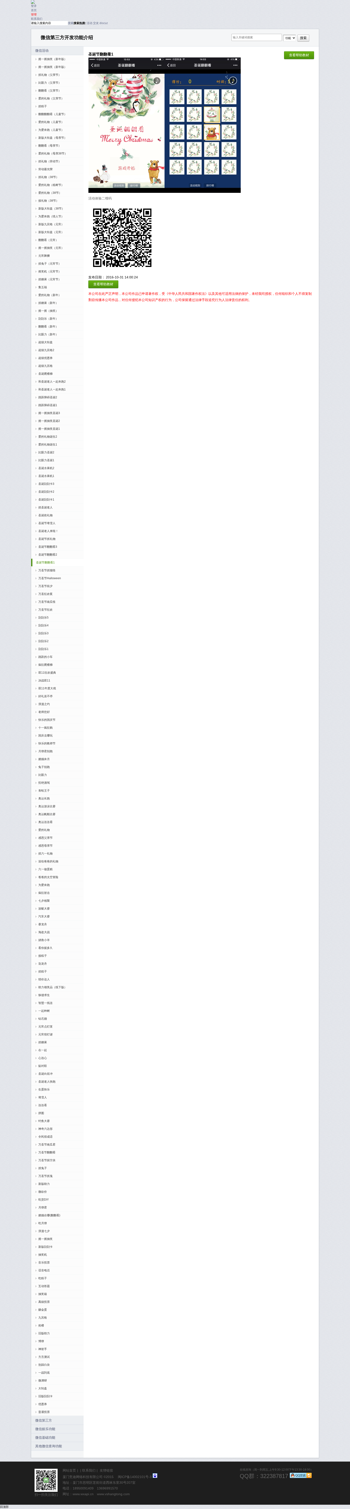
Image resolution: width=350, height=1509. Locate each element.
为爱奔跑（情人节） (51, 216)
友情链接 (106, 1470)
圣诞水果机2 (46, 468)
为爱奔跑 (44, 885)
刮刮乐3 (43, 633)
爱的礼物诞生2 (47, 436)
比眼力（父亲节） (49, 82)
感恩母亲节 (45, 845)
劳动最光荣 (45, 169)
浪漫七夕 (44, 1231)
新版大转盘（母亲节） (52, 137)
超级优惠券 (45, 358)
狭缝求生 (44, 995)
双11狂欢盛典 (47, 672)
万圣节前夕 (45, 586)
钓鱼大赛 (44, 1121)
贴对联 (42, 1066)
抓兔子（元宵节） (49, 263)
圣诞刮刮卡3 (46, 484)
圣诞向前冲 (45, 1073)
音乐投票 (44, 1262)
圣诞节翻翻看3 (47, 546)
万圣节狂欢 (45, 609)
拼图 (41, 1113)
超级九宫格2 (46, 350)
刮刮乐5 (43, 617)
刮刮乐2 (43, 641)
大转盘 (42, 1388)
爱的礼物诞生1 (47, 444)
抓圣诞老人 (45, 507)
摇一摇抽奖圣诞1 (49, 428)
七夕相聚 (44, 900)
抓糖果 (42, 1042)
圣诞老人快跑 (46, 1081)
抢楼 (41, 1325)
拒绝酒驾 (44, 782)
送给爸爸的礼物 (48, 861)
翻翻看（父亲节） (49, 90)
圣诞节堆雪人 (46, 523)
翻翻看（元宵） (48, 240)
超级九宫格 (45, 366)
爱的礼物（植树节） (51, 185)
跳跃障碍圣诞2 (47, 397)
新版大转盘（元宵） (51, 232)
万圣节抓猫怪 (46, 570)
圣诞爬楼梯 (45, 373)
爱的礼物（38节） (50, 192)
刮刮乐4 (43, 625)
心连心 (42, 1058)
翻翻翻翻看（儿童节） (52, 114)
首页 (34, 10)
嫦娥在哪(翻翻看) (49, 1215)
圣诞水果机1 (46, 476)
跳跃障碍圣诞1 (47, 405)
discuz (104, 23)
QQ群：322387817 (264, 1476)
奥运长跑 (44, 798)
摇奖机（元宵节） (49, 271)
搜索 (71, 23)
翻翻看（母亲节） (49, 145)
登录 (34, 6)
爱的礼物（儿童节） (51, 122)
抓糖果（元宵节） (49, 279)
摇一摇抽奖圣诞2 (49, 421)
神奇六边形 (45, 1128)
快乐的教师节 (46, 743)
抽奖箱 (42, 1294)
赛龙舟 (42, 924)
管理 (34, 14)
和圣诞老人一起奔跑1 (52, 389)
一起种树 (44, 1011)
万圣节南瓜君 (46, 1144)
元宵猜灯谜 (45, 1034)
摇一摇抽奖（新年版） (52, 59)
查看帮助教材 (299, 55)
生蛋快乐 (44, 1089)
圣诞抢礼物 (45, 515)
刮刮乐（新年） (48, 318)
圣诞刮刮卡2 (46, 491)
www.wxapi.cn (83, 1494)
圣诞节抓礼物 (46, 539)
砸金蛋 (42, 1309)
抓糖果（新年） (48, 303)
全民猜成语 (45, 1136)
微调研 (42, 1380)
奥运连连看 (45, 822)
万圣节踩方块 (46, 1160)
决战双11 (44, 680)
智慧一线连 (45, 1003)
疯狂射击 (44, 893)
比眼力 (42, 775)
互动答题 (44, 1286)
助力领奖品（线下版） (52, 987)
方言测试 (44, 1357)
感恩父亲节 (45, 837)
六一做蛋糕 (45, 869)
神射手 (42, 1349)
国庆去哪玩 (45, 735)
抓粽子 (42, 106)
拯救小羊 (44, 940)
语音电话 (44, 1270)
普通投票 (44, 1412)
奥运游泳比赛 (46, 806)
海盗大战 (44, 932)
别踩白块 (44, 1364)
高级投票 (44, 1302)
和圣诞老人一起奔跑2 (52, 381)
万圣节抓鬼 (45, 1176)
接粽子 (42, 955)
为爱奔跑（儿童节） (51, 130)
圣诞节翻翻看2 (47, 554)
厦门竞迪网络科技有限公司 (83, 1477)
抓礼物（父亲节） (49, 75)
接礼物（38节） (48, 200)
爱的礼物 (44, 830)
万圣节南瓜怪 (46, 602)
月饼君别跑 (45, 751)
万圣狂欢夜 (45, 594)
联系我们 (36, 18)
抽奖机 (42, 1254)
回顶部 (4, 1507)
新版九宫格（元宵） (51, 224)
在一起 (42, 1050)
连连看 (42, 1105)
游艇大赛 (44, 908)
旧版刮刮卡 (45, 1396)
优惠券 (42, 1404)
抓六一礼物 (45, 853)
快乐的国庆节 (46, 719)
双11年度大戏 (47, 688)
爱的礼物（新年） (49, 295)
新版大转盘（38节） (51, 208)
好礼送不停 (45, 696)
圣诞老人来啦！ (48, 531)
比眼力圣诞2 (46, 452)
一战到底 (44, 1372)
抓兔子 (42, 1168)
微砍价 (42, 1191)
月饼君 (42, 1207)
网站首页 (69, 1470)
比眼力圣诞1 (46, 460)
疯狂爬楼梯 (45, 664)
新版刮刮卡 (45, 1246)
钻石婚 (42, 1018)
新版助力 (44, 1184)
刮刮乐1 (43, 649)
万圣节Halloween (49, 578)
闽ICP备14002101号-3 (135, 1477)
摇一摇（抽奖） (48, 310)
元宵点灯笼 (45, 1026)
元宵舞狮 (44, 255)
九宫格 (42, 1317)
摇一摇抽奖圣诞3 (49, 413)
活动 (89, 23)
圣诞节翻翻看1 (45, 562)
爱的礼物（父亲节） (51, 98)
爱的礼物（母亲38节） (52, 153)
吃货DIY (43, 1199)
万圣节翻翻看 (46, 1152)
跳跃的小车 (45, 657)
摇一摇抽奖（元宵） (51, 248)
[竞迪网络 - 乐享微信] (33, 2)
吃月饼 (42, 1223)
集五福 (42, 287)
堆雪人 (42, 1097)
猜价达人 (44, 979)
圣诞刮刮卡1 (46, 499)
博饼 (41, 1341)
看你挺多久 (45, 948)
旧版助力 (44, 1333)
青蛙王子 (44, 790)
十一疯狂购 (45, 727)
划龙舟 (42, 963)
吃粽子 (42, 1278)
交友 (96, 23)
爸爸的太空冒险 (48, 877)
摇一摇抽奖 (45, 1239)
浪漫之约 (44, 704)
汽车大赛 (44, 916)
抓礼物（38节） (48, 177)
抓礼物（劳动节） (49, 161)
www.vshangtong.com (113, 1494)
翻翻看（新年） (48, 326)
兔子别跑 (44, 767)
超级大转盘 (45, 342)
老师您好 (44, 712)
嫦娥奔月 (44, 759)
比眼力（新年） (48, 334)
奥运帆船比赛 (46, 814)
